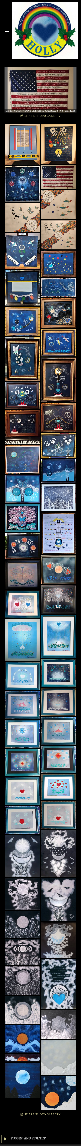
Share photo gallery (42, 116)
